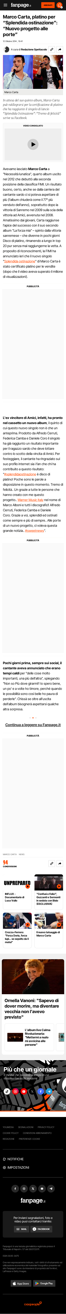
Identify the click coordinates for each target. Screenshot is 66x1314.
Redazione (8, 1139)
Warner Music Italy (30, 500)
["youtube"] (24, 1091)
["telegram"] (49, 1091)
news (22, 854)
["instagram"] (15, 1091)
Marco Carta (10, 854)
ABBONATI (48, 5)
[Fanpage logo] (21, 5)
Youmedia (8, 1127)
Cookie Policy (11, 1133)
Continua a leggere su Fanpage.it (33, 725)
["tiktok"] (7, 1091)
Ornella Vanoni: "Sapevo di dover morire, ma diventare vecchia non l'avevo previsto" (32, 1009)
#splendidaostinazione (20, 474)
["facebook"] (40, 1091)
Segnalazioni (25, 1127)
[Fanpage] (33, 1201)
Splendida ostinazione (19, 261)
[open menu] (4, 5)
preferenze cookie (29, 1139)
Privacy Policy (46, 1127)
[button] (59, 49)
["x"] (32, 1091)
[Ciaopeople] (33, 1304)
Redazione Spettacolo (34, 49)
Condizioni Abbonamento (37, 1133)
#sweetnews (34, 531)
